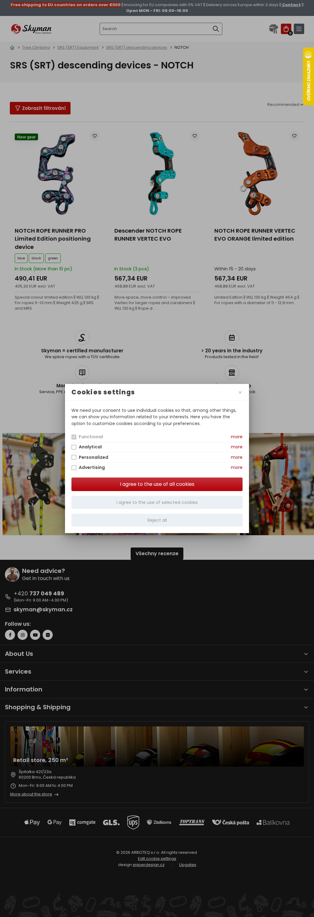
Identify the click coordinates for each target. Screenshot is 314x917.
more (237, 437)
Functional (91, 437)
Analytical (90, 447)
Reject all (157, 520)
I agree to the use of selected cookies (157, 502)
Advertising (92, 467)
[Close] (240, 392)
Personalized (93, 457)
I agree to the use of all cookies (157, 484)
